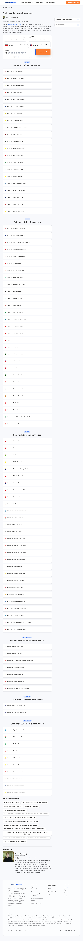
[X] (15, 858)
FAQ (48, 894)
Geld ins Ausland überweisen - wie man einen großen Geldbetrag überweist (27, 833)
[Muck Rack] (20, 858)
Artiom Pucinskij (13, 17)
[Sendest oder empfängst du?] (32, 52)
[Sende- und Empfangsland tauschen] (27, 44)
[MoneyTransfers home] (11, 3)
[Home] (3, 7)
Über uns (49, 888)
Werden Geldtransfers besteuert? (15, 810)
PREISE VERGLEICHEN (73, 2)
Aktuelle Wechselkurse (11, 802)
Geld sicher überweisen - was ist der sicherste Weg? (20, 825)
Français (66, 895)
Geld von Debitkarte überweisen (14, 838)
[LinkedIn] (18, 858)
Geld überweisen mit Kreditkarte (38, 838)
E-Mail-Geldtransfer (31, 806)
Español (66, 893)
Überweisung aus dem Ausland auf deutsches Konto (21, 821)
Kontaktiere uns (51, 891)
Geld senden (8, 817)
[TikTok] (71, 930)
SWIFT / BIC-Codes (36, 903)
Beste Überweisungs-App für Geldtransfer (36, 893)
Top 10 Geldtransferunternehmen (15, 841)
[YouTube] (74, 930)
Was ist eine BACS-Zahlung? (13, 806)
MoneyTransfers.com (14, 24)
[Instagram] (63, 930)
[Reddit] (69, 930)
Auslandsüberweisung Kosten (25, 817)
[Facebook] (60, 930)
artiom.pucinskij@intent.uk (29, 858)
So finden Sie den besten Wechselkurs (35, 802)
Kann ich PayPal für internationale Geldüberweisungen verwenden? (26, 814)
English (66, 890)
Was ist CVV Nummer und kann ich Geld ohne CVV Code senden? (24, 829)
